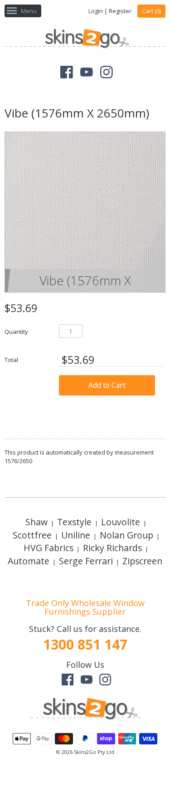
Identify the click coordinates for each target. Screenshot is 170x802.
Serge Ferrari (86, 561)
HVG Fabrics (48, 548)
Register (120, 11)
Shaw (36, 522)
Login (95, 11)
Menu (29, 11)
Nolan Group (126, 535)
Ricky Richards (112, 548)
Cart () (151, 11)
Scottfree (32, 535)
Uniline (75, 535)
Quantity (16, 331)
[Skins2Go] (85, 39)
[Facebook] (66, 72)
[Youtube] (86, 72)
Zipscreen (142, 561)
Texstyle (74, 522)
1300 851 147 (85, 644)
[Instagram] (106, 72)
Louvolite (120, 522)
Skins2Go (85, 751)
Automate (28, 561)
